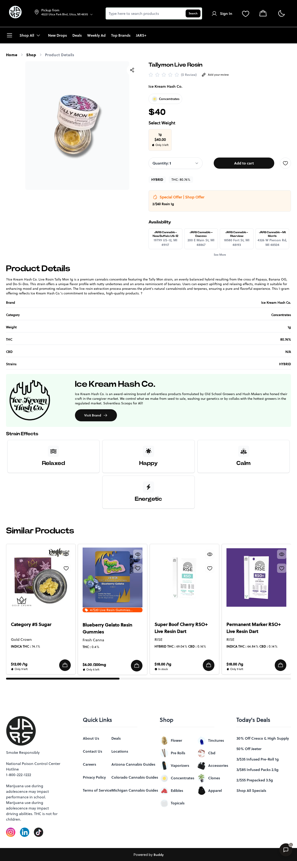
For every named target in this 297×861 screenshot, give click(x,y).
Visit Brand (92, 415)
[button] (65, 665)
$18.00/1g (163, 664)
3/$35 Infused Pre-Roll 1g (257, 831)
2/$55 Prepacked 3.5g (254, 852)
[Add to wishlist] (285, 163)
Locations (119, 823)
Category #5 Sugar (31, 624)
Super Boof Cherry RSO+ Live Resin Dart (181, 628)
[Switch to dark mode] (281, 14)
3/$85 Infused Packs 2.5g (257, 842)
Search (193, 13)
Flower (176, 813)
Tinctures (216, 813)
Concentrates (182, 850)
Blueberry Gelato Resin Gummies (107, 628)
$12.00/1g (19, 664)
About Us (91, 810)
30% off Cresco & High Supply (262, 810)
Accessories (218, 838)
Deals (116, 810)
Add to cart (244, 163)
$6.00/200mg (94, 664)
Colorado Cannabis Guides (134, 849)
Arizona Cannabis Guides (133, 836)
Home (11, 54)
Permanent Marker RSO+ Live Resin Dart (253, 628)
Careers (89, 836)
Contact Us (92, 823)
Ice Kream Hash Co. (165, 86)
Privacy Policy (94, 849)
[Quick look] (66, 554)
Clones (214, 850)
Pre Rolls (178, 825)
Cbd (211, 825)
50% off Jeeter (248, 821)
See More (220, 255)
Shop (31, 54)
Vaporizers (180, 838)
